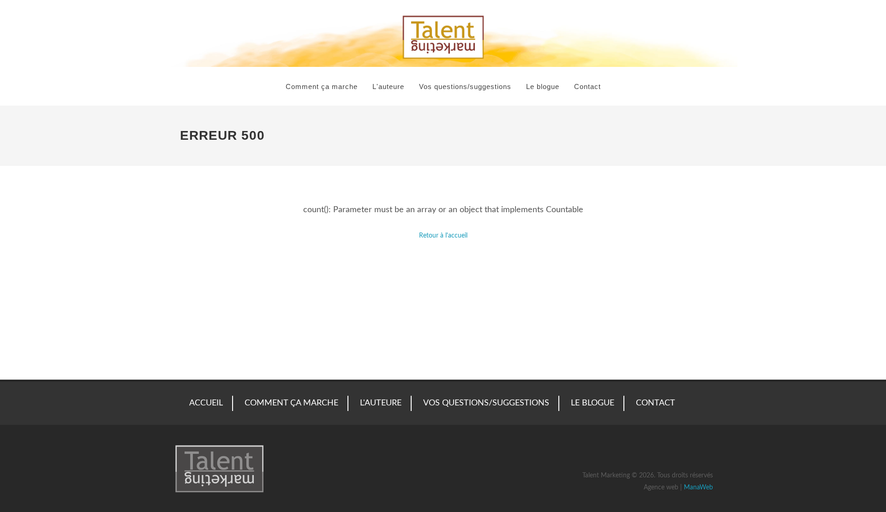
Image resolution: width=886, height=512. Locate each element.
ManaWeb (698, 487)
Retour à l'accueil (443, 235)
